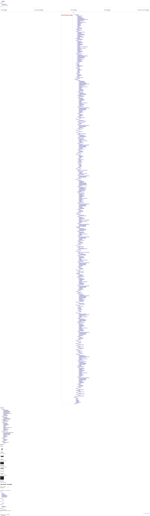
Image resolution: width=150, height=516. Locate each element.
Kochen (77, 40)
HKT (76, 269)
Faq (76, 398)
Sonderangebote (77, 396)
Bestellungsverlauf (78, 402)
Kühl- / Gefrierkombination (82, 126)
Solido (77, 388)
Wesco (77, 392)
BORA (77, 168)
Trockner (80, 88)
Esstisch (79, 63)
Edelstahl (79, 68)
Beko (76, 132)
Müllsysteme (79, 66)
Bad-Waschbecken (81, 391)
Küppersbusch (78, 273)
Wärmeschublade (80, 27)
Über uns (3, 493)
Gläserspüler (79, 35)
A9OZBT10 (1, 459)
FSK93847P (1, 473)
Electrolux (77, 213)
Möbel (78, 341)
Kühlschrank (79, 23)
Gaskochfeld (79, 45)
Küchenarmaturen (81, 159)
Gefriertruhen (79, 54)
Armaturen (77, 29)
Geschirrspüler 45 (80, 33)
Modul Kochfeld (80, 49)
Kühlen (77, 53)
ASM (76, 130)
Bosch (77, 179)
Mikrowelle (79, 24)
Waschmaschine (80, 28)
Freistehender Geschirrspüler (82, 361)
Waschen (77, 73)
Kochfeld (79, 21)
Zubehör (79, 30)
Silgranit (79, 26)
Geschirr (77, 31)
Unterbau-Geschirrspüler (82, 190)
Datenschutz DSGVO (4, 495)
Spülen (77, 67)
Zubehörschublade (81, 106)
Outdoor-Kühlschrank (80, 59)
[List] (0, 486)
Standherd (79, 50)
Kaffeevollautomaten (80, 20)
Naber (77, 304)
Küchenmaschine (80, 39)
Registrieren (3, 1)
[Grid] (1, 486)
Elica (76, 245)
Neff (76, 312)
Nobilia (77, 340)
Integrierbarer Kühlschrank (81, 57)
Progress (77, 343)
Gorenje (77, 250)
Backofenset (4, 422)
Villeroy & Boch (78, 390)
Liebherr (77, 291)
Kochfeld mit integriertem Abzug (82, 22)
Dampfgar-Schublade (80, 42)
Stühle (78, 64)
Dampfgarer (79, 16)
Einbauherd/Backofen (80, 44)
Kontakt (77, 399)
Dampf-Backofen (80, 41)
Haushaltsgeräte (78, 38)
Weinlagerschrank (80, 61)
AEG (76, 79)
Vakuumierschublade (81, 104)
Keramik (79, 69)
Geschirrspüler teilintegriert (82, 82)
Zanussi (77, 394)
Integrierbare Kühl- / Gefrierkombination (83, 19)
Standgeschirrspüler (80, 36)
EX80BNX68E (2, 465)
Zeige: (1, 487)
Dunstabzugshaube (80, 17)
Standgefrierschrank (80, 60)
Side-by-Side (79, 25)
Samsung (77, 349)
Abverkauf (77, 15)
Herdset (80, 101)
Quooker (77, 345)
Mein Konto (77, 401)
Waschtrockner (79, 75)
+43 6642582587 (4, 4)
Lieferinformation (4, 494)
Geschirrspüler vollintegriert (81, 18)
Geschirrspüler (79, 32)
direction (8, 514)
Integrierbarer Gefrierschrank (81, 56)
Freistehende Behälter (80, 65)
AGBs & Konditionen (4, 496)
